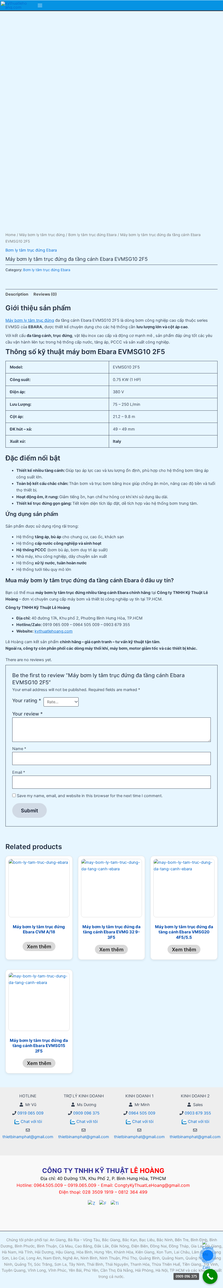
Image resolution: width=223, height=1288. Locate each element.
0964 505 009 (141, 1113)
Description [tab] (16, 294)
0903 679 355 (197, 1113)
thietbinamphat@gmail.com (27, 1136)
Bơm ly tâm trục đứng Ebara (92, 235)
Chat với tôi (31, 1121)
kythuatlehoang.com (54, 631)
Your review (27, 714)
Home (10, 235)
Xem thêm (39, 946)
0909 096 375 (86, 1113)
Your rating (26, 700)
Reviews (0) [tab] (45, 294)
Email (18, 772)
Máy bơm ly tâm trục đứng (42, 235)
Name (19, 748)
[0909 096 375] (210, 1276)
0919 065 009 (30, 1113)
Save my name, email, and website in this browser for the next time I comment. (90, 795)
